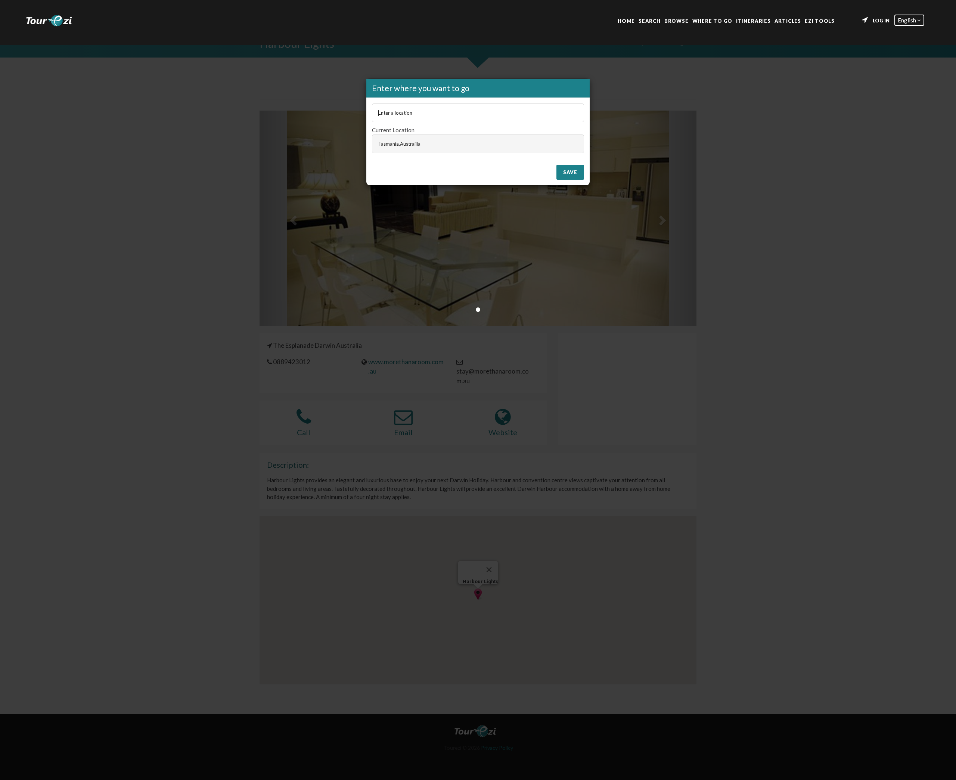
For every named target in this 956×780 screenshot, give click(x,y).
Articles (788, 20)
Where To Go (712, 20)
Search (650, 20)
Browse (676, 20)
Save (570, 172)
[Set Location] (865, 20)
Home (626, 20)
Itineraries (753, 20)
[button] (909, 20)
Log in (881, 21)
